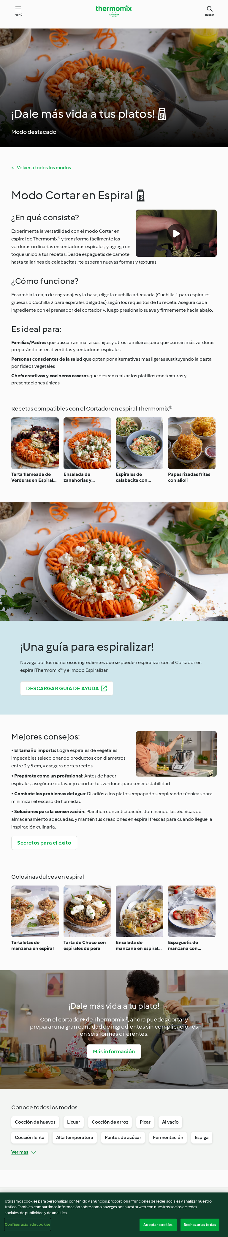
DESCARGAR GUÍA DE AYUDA (62, 688)
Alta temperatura (74, 1137)
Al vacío (170, 1122)
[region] (114, 1214)
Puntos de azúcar (123, 1137)
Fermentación (168, 1137)
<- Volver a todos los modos (41, 167)
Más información (114, 1051)
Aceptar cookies (157, 1224)
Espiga (202, 1137)
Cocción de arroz (110, 1122)
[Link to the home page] (114, 11)
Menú (19, 15)
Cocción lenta (30, 1137)
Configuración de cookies (27, 1224)
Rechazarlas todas (200, 1224)
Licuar (73, 1122)
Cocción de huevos (35, 1122)
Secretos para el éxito (44, 843)
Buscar (209, 15)
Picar (145, 1122)
